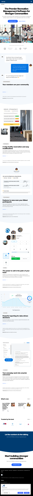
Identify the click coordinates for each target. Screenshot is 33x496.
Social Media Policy (15, 470)
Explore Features (22, 21)
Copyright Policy (6, 470)
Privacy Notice (10, 470)
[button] (31, 1)
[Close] (29, 485)
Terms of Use (2, 470)
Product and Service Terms (20, 470)
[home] (3, 1)
